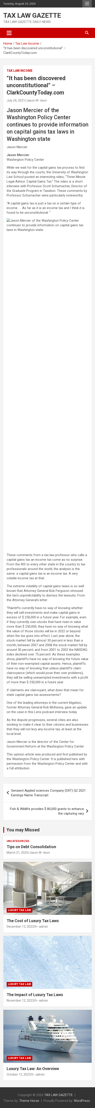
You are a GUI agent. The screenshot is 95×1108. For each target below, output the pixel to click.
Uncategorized (18, 841)
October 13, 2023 (18, 1074)
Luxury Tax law (19, 910)
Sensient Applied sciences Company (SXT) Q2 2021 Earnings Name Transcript (48, 793)
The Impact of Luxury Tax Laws (35, 994)
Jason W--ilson (36, 100)
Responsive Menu (87, 4)
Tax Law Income (19, 70)
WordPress (82, 1101)
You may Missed (23, 829)
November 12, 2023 (20, 1000)
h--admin (41, 926)
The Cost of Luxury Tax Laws (33, 920)
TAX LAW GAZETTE (32, 15)
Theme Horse (29, 1101)
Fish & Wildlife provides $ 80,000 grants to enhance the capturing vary (47, 811)
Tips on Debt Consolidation (32, 846)
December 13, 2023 (20, 926)
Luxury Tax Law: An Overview (33, 1068)
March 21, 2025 (17, 852)
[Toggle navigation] (9, 33)
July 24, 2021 (16, 100)
